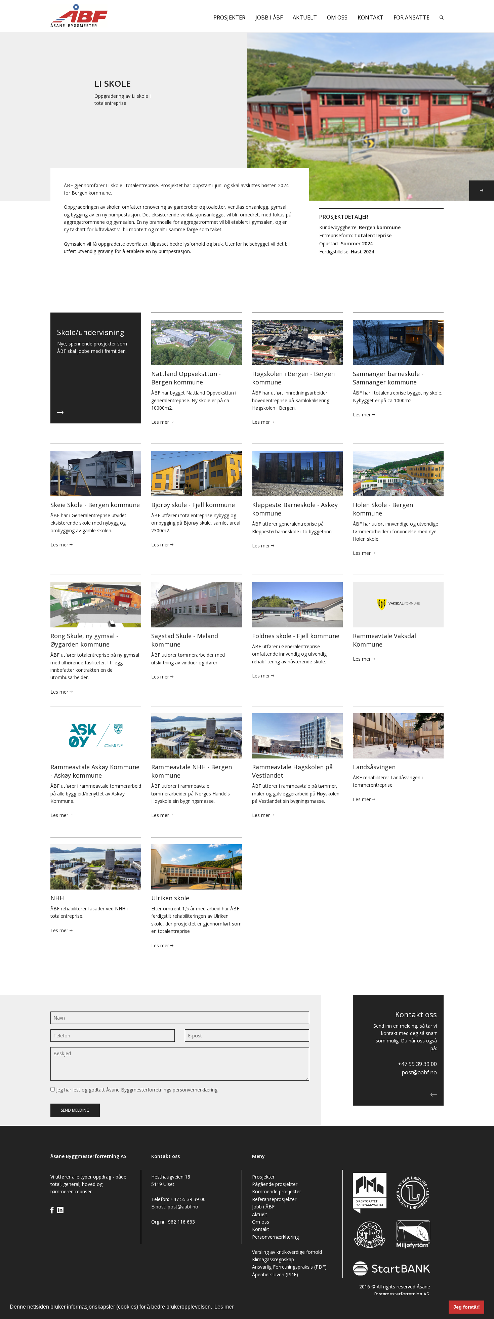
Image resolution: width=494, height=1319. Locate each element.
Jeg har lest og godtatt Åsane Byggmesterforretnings (136, 1089)
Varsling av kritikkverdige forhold (287, 1252)
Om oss (337, 17)
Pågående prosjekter (274, 1184)
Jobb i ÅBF (269, 17)
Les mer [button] (224, 1307)
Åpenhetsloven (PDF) (275, 1274)
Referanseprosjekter (274, 1199)
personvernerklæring (195, 1089)
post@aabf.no (419, 1072)
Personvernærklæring (275, 1237)
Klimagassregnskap (273, 1259)
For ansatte (411, 17)
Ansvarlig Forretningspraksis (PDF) (289, 1267)
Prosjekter (229, 17)
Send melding (75, 1110)
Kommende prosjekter (276, 1191)
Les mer (160, 422)
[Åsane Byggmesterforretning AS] (95, 15)
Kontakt (370, 17)
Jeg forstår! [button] (466, 1307)
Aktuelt (305, 17)
